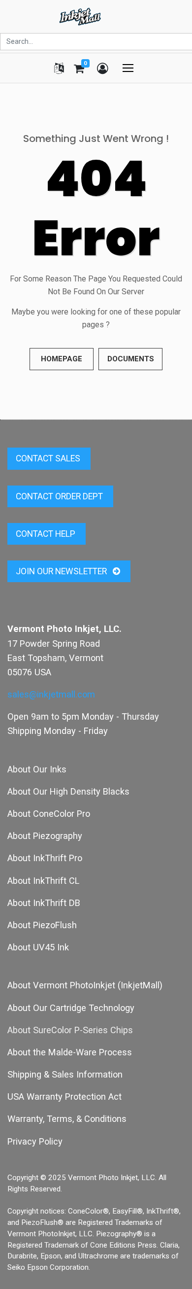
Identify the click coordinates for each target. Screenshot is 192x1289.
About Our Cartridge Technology (70, 1008)
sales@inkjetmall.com (51, 694)
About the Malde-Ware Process (69, 1052)
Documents (130, 358)
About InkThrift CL (43, 880)
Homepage (61, 358)
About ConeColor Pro (48, 813)
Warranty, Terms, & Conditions (67, 1119)
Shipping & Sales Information (65, 1074)
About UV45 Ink (38, 947)
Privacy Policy (35, 1141)
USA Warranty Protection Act (64, 1096)
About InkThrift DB (43, 903)
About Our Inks (36, 769)
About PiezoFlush (42, 925)
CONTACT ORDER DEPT (60, 496)
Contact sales (49, 458)
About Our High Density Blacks (68, 791)
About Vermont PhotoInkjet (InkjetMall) (84, 985)
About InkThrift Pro (44, 858)
